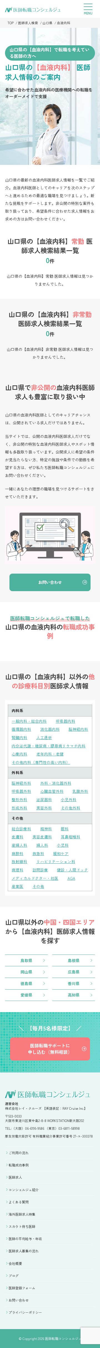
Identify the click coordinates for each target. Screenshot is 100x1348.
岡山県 (26, 972)
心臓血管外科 (52, 791)
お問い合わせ (50, 582)
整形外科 (19, 799)
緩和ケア (61, 853)
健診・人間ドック (72, 870)
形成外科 (19, 808)
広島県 (73, 972)
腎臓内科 (19, 737)
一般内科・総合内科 (29, 721)
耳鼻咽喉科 (70, 836)
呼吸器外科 (21, 791)
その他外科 (70, 808)
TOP (11, 22)
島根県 (73, 960)
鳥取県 (26, 960)
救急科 (38, 853)
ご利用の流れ (19, 1152)
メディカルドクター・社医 (35, 878)
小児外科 (68, 799)
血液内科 (63, 22)
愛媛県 (26, 995)
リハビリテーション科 (55, 861)
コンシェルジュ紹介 (24, 1189)
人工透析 (44, 737)
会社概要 (15, 1263)
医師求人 (15, 1177)
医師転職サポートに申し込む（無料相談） (50, 1048)
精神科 (46, 828)
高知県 (73, 995)
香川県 (73, 983)
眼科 (65, 828)
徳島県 (26, 983)
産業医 (17, 886)
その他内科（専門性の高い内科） (41, 762)
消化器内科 (50, 729)
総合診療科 (21, 828)
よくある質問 (19, 1202)
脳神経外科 (21, 783)
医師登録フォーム (22, 1287)
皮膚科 (17, 836)
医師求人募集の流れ (24, 1250)
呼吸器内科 (65, 721)
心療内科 (19, 754)
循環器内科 (21, 729)
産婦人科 (19, 845)
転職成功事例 (19, 1165)
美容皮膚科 (42, 836)
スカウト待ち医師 (22, 1226)
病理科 (17, 870)
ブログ (14, 1275)
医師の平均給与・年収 (25, 1238)
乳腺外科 (80, 791)
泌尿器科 (44, 799)
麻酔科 (17, 853)
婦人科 (42, 845)
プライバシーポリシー (25, 1312)
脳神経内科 (78, 729)
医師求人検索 (28, 22)
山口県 (47, 22)
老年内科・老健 (50, 754)
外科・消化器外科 (55, 783)
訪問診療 (40, 870)
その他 (38, 886)
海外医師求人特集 (22, 1214)
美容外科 (44, 808)
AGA (71, 878)
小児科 (63, 845)
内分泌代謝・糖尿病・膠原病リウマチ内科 (49, 746)
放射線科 (19, 861)
